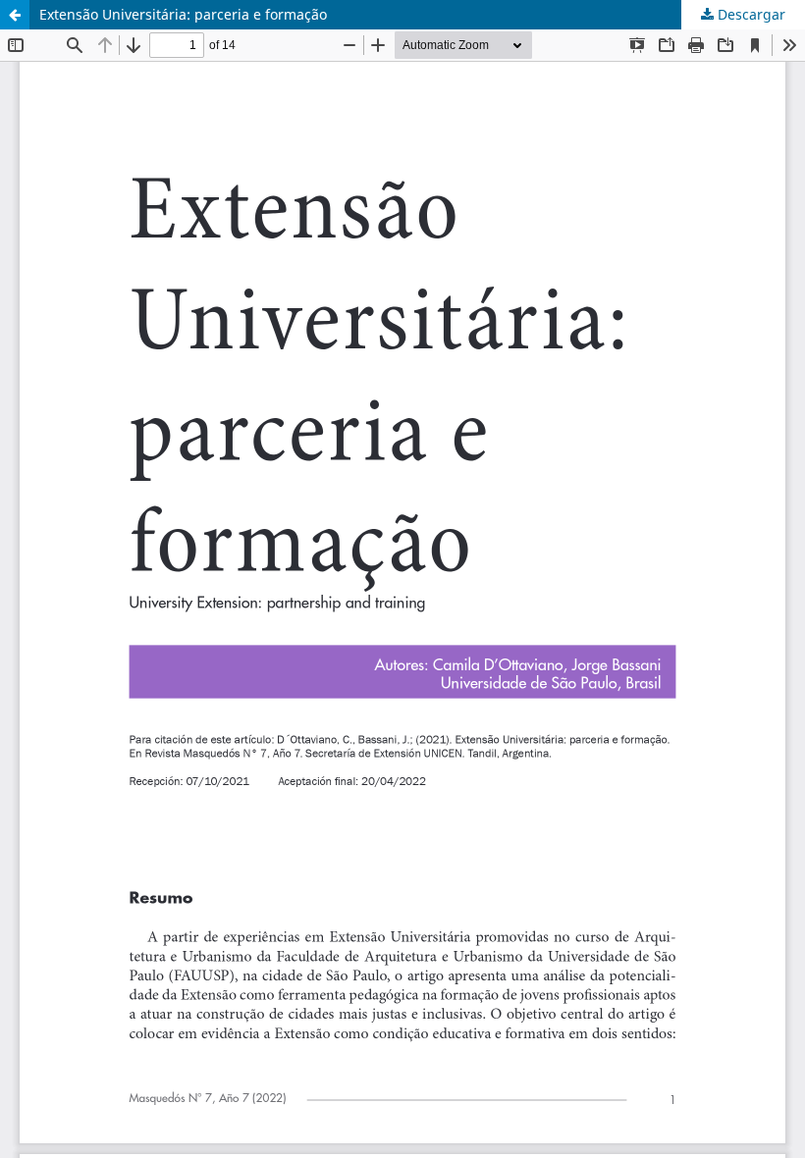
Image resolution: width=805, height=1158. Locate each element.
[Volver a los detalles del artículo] (14, 14)
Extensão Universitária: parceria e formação (183, 14)
